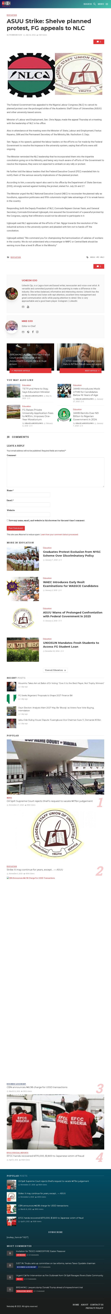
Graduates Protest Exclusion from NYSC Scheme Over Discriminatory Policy (72, 553)
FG (98, 257)
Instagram (62, 301)
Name (10, 490)
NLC (102, 257)
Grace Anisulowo (34, 396)
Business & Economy (16, 1084)
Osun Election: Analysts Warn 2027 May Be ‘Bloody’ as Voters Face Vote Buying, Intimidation (56, 709)
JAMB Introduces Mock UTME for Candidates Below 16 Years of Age (86, 391)
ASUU (93, 257)
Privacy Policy (94, 1308)
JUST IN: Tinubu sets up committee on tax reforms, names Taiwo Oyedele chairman (56, 1263)
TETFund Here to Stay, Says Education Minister (36, 390)
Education (12, 15)
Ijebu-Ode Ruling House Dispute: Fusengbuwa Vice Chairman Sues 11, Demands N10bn (59, 720)
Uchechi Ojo (15, 35)
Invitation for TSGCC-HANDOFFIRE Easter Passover (40, 1251)
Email (10, 500)
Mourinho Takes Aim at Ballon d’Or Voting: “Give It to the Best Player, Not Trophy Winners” (61, 683)
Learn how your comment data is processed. (59, 534)
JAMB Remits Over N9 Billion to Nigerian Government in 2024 (86, 416)
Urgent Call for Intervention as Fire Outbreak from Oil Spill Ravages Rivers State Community (59, 1275)
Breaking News (24, 1291)
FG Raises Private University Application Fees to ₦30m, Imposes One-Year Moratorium (37, 414)
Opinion (21, 1255)
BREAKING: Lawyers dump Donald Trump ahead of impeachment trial (49, 1287)
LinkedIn (73, 301)
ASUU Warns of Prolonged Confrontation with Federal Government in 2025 (72, 614)
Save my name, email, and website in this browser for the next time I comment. (47, 520)
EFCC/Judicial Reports (17, 1153)
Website (11, 510)
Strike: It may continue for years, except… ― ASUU (35, 869)
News (9, 798)
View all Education (54, 670)
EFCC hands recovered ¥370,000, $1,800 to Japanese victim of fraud (45, 1156)
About (84, 1304)
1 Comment (40, 1291)
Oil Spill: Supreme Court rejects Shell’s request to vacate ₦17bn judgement (50, 801)
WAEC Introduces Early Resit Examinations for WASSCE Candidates (70, 584)
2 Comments (34, 1255)
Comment (11, 455)
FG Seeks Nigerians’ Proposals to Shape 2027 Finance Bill (45, 695)
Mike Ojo (27, 321)
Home (76, 1304)
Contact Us (96, 1304)
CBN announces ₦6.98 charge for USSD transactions (37, 1087)
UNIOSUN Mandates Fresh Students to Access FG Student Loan (71, 644)
